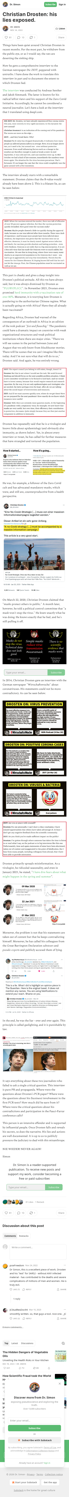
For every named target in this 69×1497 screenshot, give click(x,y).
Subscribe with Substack (37, 1440)
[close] (59, 1383)
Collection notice (54, 1474)
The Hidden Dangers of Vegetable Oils (25, 1354)
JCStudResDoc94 (19, 1309)
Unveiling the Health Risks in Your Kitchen (26, 1360)
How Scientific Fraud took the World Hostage (27, 1377)
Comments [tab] (10, 1236)
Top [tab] (6, 1343)
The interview (11, 90)
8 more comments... (13, 1327)
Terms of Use (50, 1447)
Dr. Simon (15, 27)
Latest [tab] (14, 1343)
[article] (34, 1360)
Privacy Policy (34, 1453)
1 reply (16, 1298)
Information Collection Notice (40, 1450)
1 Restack (39, 1202)
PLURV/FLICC (13, 288)
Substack (18, 1490)
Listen (62, 28)
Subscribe (50, 4)
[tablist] (16, 1236)
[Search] (63, 1343)
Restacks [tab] (23, 1236)
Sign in (62, 4)
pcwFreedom (17, 1265)
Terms (39, 1474)
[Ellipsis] (64, 1265)
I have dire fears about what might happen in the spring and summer (34, 874)
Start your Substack (26, 1482)
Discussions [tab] (27, 1343)
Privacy (30, 1474)
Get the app (50, 1482)
